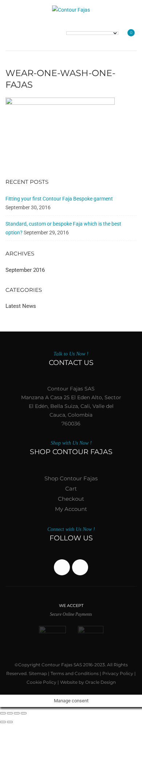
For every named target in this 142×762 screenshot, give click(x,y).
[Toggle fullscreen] (10, 713)
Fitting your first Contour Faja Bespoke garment (59, 199)
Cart (71, 488)
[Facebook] (62, 567)
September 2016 (25, 270)
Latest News (20, 306)
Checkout (71, 498)
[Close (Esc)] (24, 713)
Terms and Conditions (75, 673)
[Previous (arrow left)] (3, 722)
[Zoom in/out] (3, 713)
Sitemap (38, 673)
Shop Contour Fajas (71, 478)
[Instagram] (80, 567)
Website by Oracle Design (88, 682)
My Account (71, 508)
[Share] (17, 713)
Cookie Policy (41, 682)
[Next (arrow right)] (10, 722)
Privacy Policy (117, 673)
